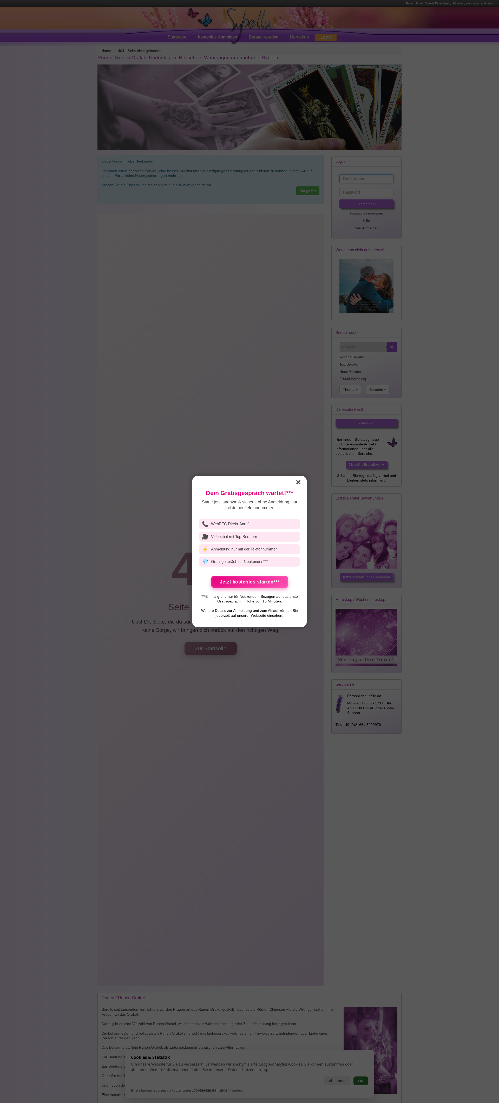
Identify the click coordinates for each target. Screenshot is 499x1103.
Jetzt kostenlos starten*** (249, 582)
